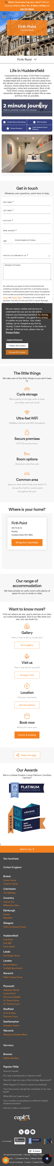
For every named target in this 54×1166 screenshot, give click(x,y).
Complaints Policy (22, 1158)
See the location (27, 705)
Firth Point (8, 939)
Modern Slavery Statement (41, 1158)
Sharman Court (10, 1016)
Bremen (7, 1054)
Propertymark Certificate (14, 1162)
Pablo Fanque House (12, 977)
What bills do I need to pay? (16, 1096)
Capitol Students (4, 15)
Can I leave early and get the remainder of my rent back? (27, 1090)
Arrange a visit (27, 675)
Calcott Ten (8, 901)
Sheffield (8, 1009)
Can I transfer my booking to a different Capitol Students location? (25, 1102)
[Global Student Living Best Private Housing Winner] (27, 818)
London (7, 960)
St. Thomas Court (11, 1004)
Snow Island (9, 946)
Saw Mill (7, 943)
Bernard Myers (10, 964)
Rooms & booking (27, 734)
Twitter (21, 1131)
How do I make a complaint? (16, 1108)
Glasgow (8, 923)
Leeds (6, 951)
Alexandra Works (11, 990)
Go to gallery (27, 645)
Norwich (8, 973)
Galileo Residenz (11, 1058)
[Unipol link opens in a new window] (7, 1141)
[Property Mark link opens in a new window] (19, 1141)
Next (49, 155)
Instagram (32, 1131)
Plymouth (8, 986)
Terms (35, 1155)
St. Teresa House (11, 1000)
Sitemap (27, 1155)
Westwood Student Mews (15, 1034)
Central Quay (9, 1013)
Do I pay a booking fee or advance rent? (22, 1075)
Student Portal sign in (41, 1162)
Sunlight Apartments (12, 968)
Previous (4, 155)
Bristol (7, 876)
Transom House (10, 883)
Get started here (26, 10)
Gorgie (6, 914)
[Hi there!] (47, 1159)
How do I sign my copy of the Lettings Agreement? (27, 1080)
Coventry (8, 897)
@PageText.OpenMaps (27, 542)
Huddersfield (10, 935)
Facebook (27, 1131)
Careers (28, 1162)
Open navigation (49, 15)
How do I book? (10, 1071)
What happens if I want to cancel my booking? (25, 1084)
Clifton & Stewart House (14, 927)
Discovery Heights (12, 997)
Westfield (7, 917)
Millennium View (11, 905)
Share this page (28, 755)
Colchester (9, 888)
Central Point (9, 993)
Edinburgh (9, 910)
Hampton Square (11, 1025)
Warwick (8, 1030)
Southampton (11, 1021)
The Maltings (9, 892)
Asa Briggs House (11, 955)
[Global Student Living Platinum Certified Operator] (27, 789)
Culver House (9, 880)
